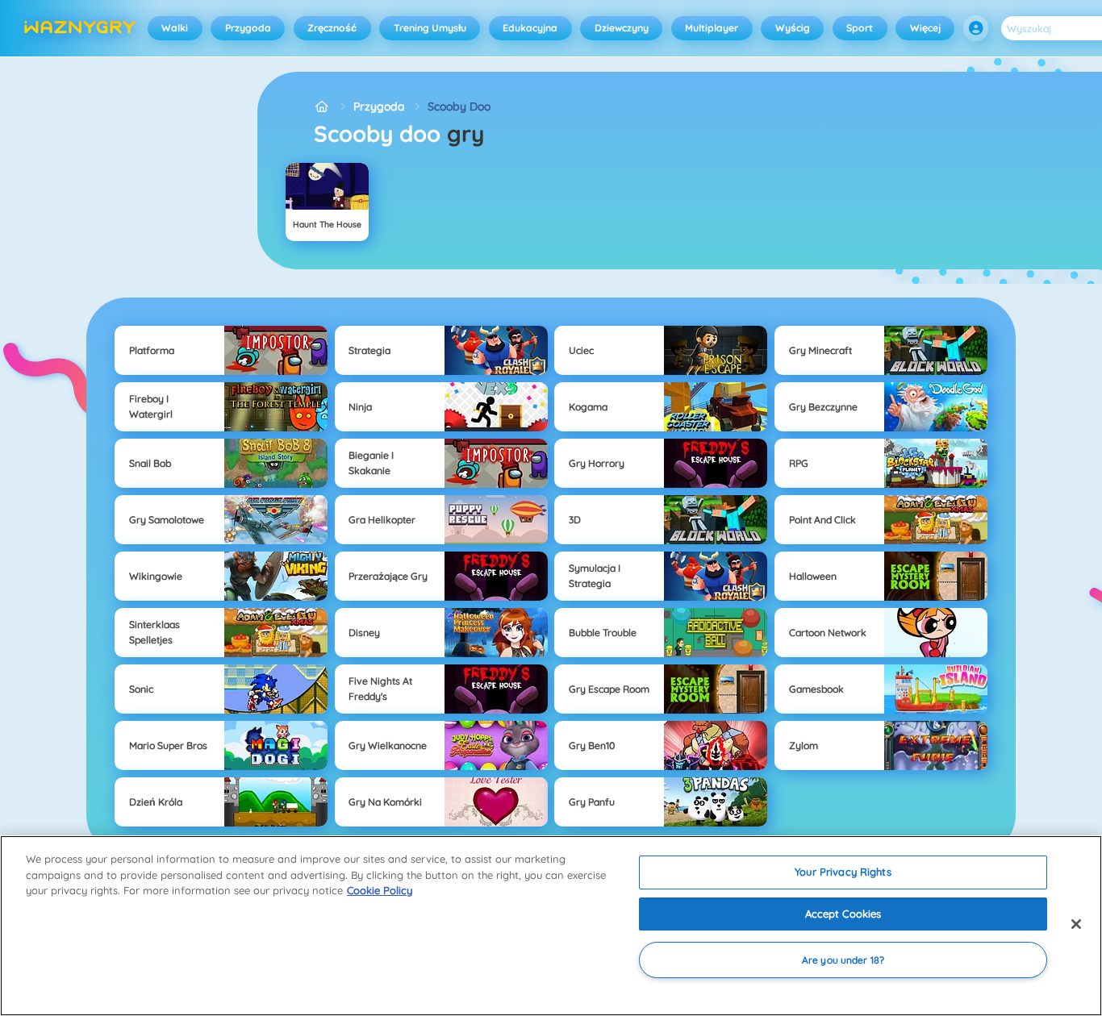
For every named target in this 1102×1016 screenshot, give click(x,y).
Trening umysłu (430, 28)
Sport (859, 28)
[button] (976, 28)
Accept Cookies (843, 913)
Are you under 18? (843, 960)
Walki (174, 28)
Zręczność (332, 28)
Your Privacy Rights (843, 871)
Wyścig (792, 28)
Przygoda (248, 28)
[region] (551, 925)
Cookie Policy (379, 890)
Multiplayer (711, 28)
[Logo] (80, 28)
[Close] (1076, 924)
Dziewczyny (622, 28)
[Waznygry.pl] (322, 106)
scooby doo (459, 106)
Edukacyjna (530, 28)
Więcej (925, 28)
